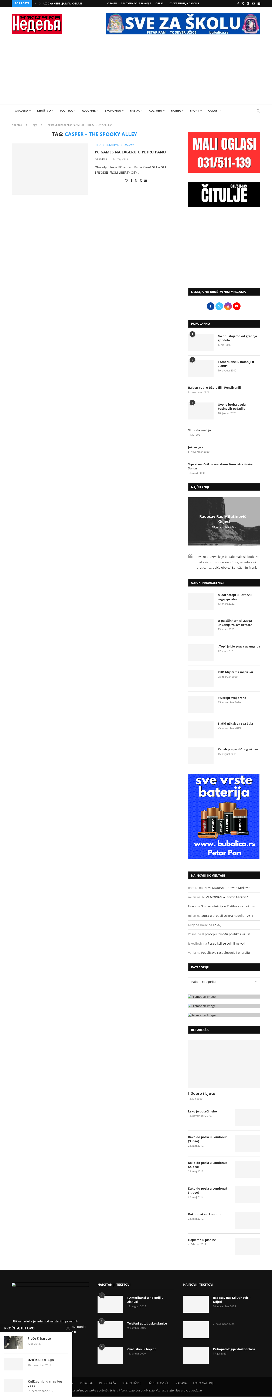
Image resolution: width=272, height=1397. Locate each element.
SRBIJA (135, 110)
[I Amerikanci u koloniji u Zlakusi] (201, 368)
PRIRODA (86, 1383)
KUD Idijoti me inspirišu (235, 672)
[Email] (259, 3)
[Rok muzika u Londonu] (247, 1220)
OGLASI (160, 3)
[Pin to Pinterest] (141, 181)
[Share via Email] (145, 181)
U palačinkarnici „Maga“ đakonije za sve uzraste (235, 623)
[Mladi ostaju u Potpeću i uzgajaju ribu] (201, 601)
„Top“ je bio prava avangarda (239, 646)
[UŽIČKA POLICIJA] (13, 1364)
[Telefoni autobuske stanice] (110, 1329)
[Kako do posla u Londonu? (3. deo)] (247, 1143)
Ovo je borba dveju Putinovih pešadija (232, 406)
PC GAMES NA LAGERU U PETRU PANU (130, 151)
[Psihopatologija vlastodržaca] (196, 1355)
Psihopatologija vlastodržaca (234, 1349)
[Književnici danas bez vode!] (13, 1385)
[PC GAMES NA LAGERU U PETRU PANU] (50, 168)
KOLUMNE (89, 110)
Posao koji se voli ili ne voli (226, 943)
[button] (35, 3)
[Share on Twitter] (136, 181)
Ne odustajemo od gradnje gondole (237, 338)
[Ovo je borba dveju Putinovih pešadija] (201, 410)
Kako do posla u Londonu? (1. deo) (207, 1190)
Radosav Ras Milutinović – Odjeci (224, 519)
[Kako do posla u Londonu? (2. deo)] (247, 1169)
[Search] (258, 111)
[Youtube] (253, 3)
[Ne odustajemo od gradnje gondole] (201, 342)
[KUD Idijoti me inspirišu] (201, 678)
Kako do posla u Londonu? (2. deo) (207, 1165)
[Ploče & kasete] (13, 1342)
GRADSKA (21, 110)
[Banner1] (224, 997)
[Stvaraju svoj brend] (201, 704)
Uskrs (192, 906)
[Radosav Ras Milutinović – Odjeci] (196, 1304)
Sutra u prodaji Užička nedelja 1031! (227, 916)
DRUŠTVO (44, 110)
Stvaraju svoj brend (232, 698)
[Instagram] (248, 3)
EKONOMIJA (113, 110)
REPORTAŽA (107, 1383)
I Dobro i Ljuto (201, 1093)
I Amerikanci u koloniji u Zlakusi (236, 364)
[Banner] (224, 1015)
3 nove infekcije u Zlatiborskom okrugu (228, 906)
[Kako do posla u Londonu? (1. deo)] (247, 1194)
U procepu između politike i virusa (226, 934)
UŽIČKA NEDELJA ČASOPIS (184, 3)
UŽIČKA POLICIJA (41, 1360)
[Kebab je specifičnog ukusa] (201, 755)
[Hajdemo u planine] (247, 1246)
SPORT (194, 110)
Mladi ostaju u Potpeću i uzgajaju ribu (235, 597)
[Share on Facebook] (131, 181)
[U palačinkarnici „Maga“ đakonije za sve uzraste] (201, 627)
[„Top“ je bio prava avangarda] (201, 652)
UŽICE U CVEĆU (158, 1383)
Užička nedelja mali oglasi (62, 3)
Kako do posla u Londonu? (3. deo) (207, 1139)
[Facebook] (238, 3)
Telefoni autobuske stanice (147, 1323)
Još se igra (195, 447)
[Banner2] (224, 1006)
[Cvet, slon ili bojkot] (110, 1355)
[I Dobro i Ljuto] (224, 1064)
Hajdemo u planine (202, 1240)
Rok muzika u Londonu (205, 1214)
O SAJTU (112, 3)
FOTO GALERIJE (203, 1383)
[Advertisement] (136, 72)
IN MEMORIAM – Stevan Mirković (227, 888)
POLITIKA (66, 110)
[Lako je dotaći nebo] (247, 1117)
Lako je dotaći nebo (202, 1111)
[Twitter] (242, 3)
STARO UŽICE (131, 1383)
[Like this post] (126, 181)
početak (17, 125)
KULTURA (155, 110)
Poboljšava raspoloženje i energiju (225, 953)
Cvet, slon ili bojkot (141, 1349)
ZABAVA (181, 1383)
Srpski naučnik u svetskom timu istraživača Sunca (220, 466)
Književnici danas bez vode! (45, 1383)
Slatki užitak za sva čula (235, 723)
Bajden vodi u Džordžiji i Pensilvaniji (214, 387)
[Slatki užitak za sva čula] (201, 729)
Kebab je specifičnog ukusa (238, 749)
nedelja (102, 159)
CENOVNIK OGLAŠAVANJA (136, 3)
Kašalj (217, 925)
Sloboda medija (199, 430)
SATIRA (176, 110)
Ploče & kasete (39, 1338)
